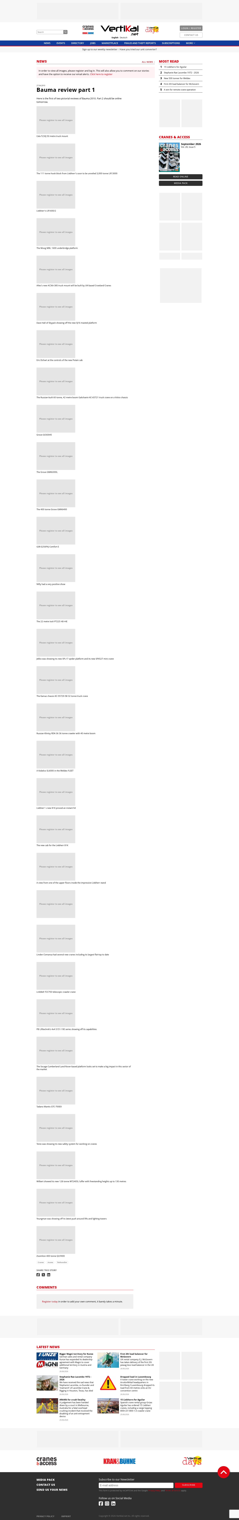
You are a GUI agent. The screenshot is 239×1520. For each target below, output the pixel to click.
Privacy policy (45, 1516)
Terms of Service (172, 1490)
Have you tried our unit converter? (138, 49)
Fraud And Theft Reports (140, 43)
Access (50, 1262)
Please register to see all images (55, 120)
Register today (50, 1301)
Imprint (66, 1516)
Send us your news (52, 1490)
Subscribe (188, 1485)
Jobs (92, 43)
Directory (77, 43)
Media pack (181, 183)
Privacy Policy (154, 1490)
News (47, 43)
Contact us (46, 1485)
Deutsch (123, 38)
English (115, 38)
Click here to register (101, 74)
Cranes (41, 1262)
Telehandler (62, 1262)
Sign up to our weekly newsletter (99, 49)
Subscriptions (171, 43)
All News (147, 61)
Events (61, 43)
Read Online (180, 176)
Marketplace (110, 43)
